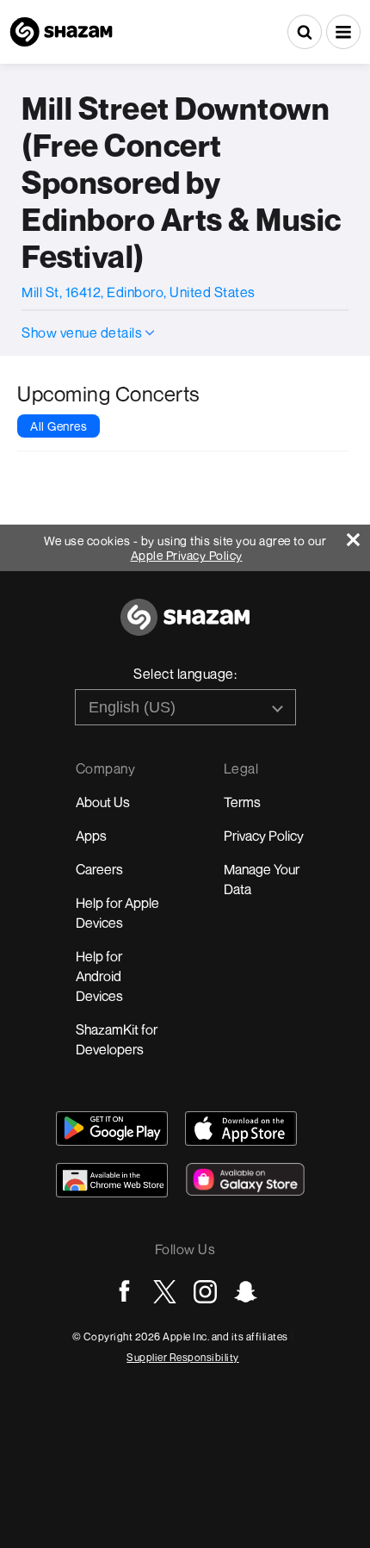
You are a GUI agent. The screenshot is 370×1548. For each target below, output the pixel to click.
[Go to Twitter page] (164, 1291)
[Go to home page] (185, 626)
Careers (99, 869)
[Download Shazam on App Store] (241, 1128)
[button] (343, 32)
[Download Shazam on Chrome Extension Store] (112, 1180)
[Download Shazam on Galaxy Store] (245, 1179)
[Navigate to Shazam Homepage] (61, 32)
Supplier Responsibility (182, 1357)
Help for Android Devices (99, 976)
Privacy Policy (264, 835)
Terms (242, 802)
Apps (91, 835)
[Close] (358, 535)
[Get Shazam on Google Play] (112, 1128)
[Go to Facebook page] (124, 1291)
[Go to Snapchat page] (245, 1291)
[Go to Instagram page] (205, 1291)
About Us (103, 802)
